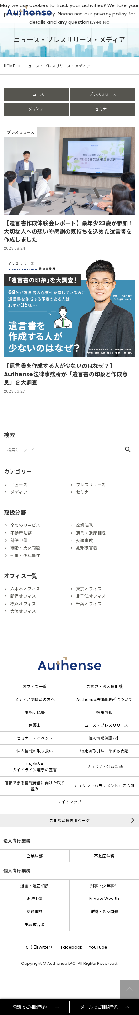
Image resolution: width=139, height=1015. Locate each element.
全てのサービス (25, 525)
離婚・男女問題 (25, 548)
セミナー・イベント (34, 738)
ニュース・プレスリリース (104, 725)
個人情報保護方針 (104, 738)
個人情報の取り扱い (34, 751)
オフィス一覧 (35, 686)
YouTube (98, 947)
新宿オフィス (23, 596)
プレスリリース (102, 94)
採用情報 (104, 712)
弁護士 (35, 725)
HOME (9, 66)
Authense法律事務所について (104, 699)
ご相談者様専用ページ (69, 820)
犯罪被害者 (86, 548)
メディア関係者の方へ (35, 699)
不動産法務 (21, 533)
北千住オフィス (91, 596)
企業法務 (84, 525)
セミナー (103, 109)
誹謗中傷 (18, 540)
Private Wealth (104, 898)
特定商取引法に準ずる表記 (104, 751)
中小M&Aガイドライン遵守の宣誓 (35, 767)
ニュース (36, 94)
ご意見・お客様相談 (104, 686)
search (128, 449)
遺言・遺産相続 (91, 533)
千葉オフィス (89, 604)
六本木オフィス (25, 589)
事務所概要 (35, 712)
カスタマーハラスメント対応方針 (104, 785)
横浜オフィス (23, 604)
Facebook (71, 947)
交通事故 (84, 540)
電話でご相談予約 (30, 1007)
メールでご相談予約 (99, 1007)
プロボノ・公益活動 (104, 766)
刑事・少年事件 (25, 556)
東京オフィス (89, 589)
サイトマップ (70, 802)
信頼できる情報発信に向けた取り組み (35, 786)
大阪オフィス (23, 611)
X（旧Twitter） (40, 947)
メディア (36, 109)
